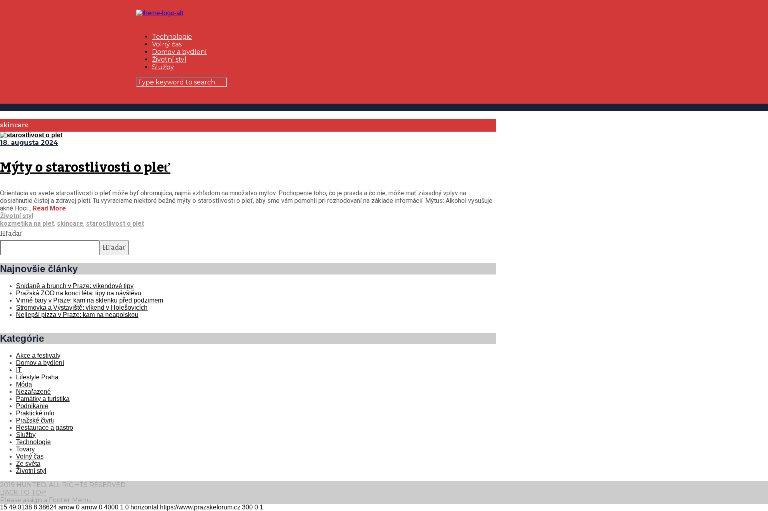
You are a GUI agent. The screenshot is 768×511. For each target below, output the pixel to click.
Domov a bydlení (179, 52)
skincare (70, 223)
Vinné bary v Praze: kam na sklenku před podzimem (89, 300)
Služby (163, 67)
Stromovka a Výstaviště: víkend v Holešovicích (82, 307)
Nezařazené (33, 391)
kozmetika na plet (27, 223)
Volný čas (167, 44)
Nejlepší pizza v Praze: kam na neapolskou (77, 314)
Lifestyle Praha (37, 377)
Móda (24, 384)
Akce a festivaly (38, 355)
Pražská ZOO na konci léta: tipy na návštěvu (78, 293)
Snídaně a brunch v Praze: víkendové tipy (75, 286)
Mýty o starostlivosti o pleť (85, 167)
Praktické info (35, 413)
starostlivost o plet (115, 223)
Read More (48, 208)
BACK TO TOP (23, 492)
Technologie (172, 36)
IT (19, 370)
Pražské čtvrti (35, 420)
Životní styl (169, 59)
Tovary (25, 449)
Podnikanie (32, 406)
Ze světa (28, 463)
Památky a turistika (43, 398)
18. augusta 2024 (29, 142)
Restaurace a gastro (44, 427)
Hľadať (11, 233)
